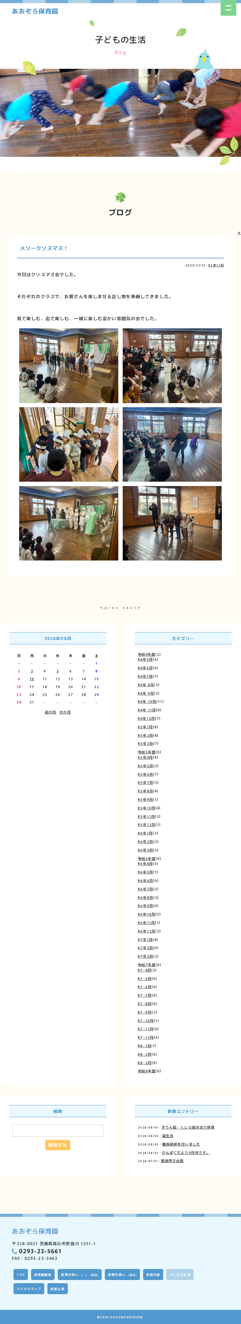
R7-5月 (145, 978)
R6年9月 (145, 905)
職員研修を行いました (181, 1143)
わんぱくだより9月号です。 (186, 1152)
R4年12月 (146, 718)
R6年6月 (145, 880)
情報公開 (57, 1288)
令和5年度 (147, 751)
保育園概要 (43, 1274)
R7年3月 (145, 956)
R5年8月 (145, 790)
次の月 (65, 711)
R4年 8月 (146, 684)
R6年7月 (145, 888)
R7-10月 (146, 1020)
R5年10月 (146, 807)
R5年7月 (145, 782)
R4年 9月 (146, 693)
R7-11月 (145, 1028)
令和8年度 (147, 1070)
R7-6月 (145, 986)
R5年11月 (146, 816)
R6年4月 (145, 863)
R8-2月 (145, 1054)
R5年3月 (145, 743)
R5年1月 (145, 726)
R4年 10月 (147, 701)
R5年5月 (145, 765)
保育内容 (80, 1274)
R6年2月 (145, 841)
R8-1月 (144, 1045)
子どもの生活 (179, 1274)
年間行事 (153, 1274)
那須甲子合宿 (172, 1160)
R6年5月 (145, 871)
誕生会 (168, 1135)
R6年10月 (146, 913)
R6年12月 (146, 930)
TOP (20, 1274)
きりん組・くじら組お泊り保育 (188, 1127)
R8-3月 (145, 1062)
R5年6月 (145, 774)
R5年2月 (145, 735)
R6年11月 (146, 922)
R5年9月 (145, 799)
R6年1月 (145, 832)
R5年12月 (216, 265)
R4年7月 (145, 676)
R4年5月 (145, 659)
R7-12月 (146, 1037)
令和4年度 (146, 654)
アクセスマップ (29, 1288)
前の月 (50, 711)
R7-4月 (144, 969)
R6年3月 (145, 849)
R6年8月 (145, 897)
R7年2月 (145, 947)
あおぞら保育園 (35, 10)
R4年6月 (145, 667)
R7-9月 (145, 1012)
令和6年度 (147, 858)
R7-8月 (145, 1003)
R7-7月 (145, 995)
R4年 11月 (147, 709)
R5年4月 (145, 757)
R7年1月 (145, 939)
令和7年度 (147, 964)
